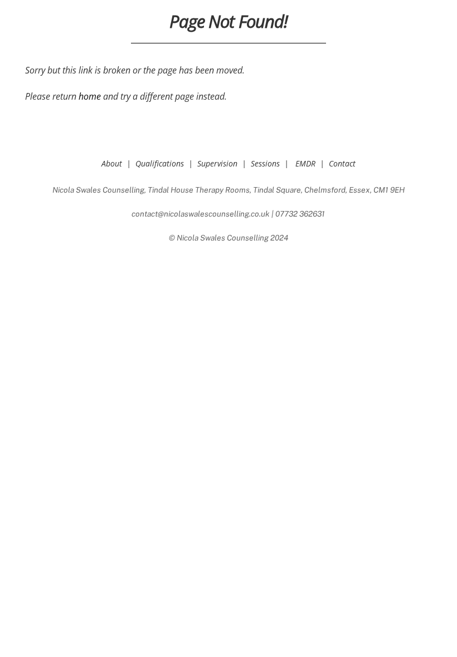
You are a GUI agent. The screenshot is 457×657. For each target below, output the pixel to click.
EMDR (305, 163)
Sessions (265, 163)
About (111, 163)
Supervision (217, 163)
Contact (342, 163)
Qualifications (159, 163)
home (90, 96)
